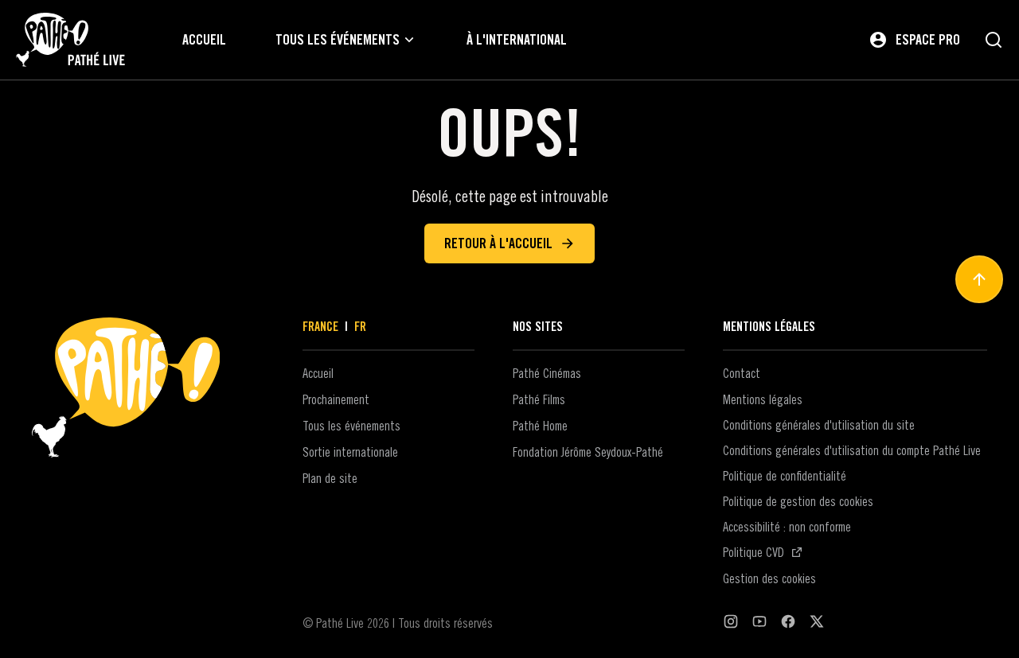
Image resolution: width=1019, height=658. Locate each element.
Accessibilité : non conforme (787, 527)
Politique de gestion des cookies (798, 501)
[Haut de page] (979, 279)
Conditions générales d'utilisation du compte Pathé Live (852, 450)
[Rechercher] (993, 39)
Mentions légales (762, 399)
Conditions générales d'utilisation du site (819, 425)
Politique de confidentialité (784, 476)
